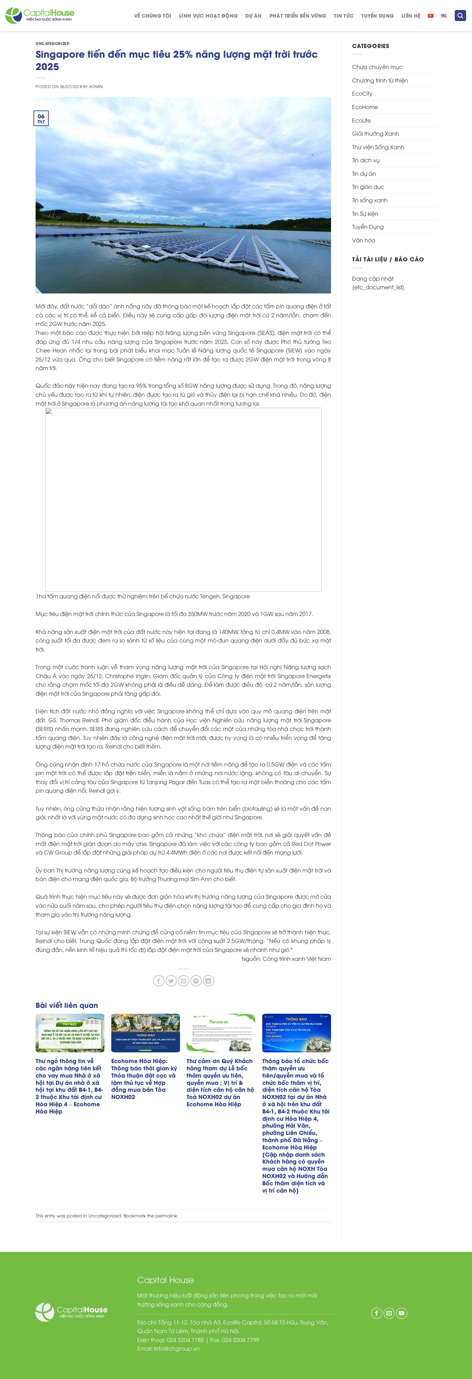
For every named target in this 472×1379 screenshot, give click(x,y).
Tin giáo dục (368, 186)
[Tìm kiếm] (460, 15)
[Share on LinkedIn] (208, 980)
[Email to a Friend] (183, 980)
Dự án (253, 15)
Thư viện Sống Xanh (378, 147)
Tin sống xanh (370, 200)
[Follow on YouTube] (401, 1313)
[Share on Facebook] (158, 980)
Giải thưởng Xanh (375, 133)
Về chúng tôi (152, 15)
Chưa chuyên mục (377, 66)
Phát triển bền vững (298, 15)
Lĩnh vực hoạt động (208, 15)
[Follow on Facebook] (377, 1313)
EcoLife (361, 120)
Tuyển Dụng (377, 15)
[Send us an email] (389, 1313)
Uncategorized (52, 43)
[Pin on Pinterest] (196, 980)
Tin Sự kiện (365, 213)
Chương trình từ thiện (380, 80)
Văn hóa (363, 240)
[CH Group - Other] (39, 15)
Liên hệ (411, 15)
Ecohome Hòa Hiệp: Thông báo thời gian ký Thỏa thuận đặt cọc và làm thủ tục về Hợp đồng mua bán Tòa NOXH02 (144, 1078)
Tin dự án (364, 173)
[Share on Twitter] (171, 980)
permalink (166, 1215)
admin (96, 86)
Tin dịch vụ (366, 160)
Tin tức (344, 15)
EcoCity (362, 93)
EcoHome (365, 106)
